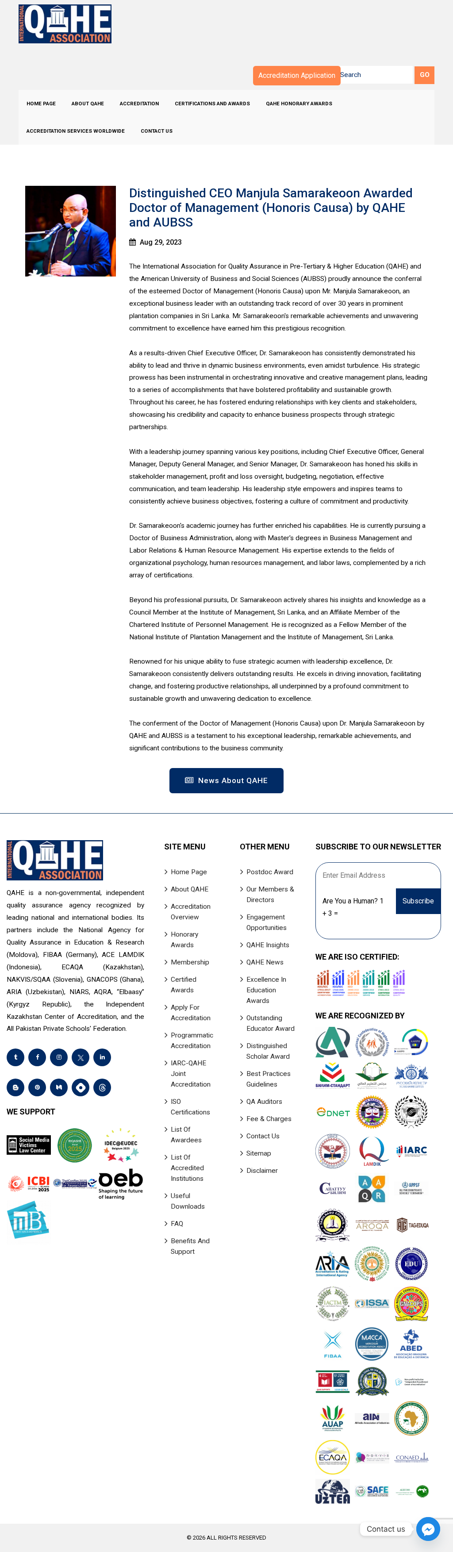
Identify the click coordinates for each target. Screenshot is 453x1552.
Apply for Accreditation (191, 1012)
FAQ (177, 1224)
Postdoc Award (269, 872)
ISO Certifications (190, 1107)
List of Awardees (186, 1135)
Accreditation (139, 103)
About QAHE (88, 103)
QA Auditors (264, 1102)
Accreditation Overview (191, 912)
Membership (190, 962)
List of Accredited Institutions (187, 1168)
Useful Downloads (188, 1201)
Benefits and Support (190, 1246)
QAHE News (265, 962)
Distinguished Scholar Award (268, 1051)
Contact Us (157, 131)
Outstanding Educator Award (270, 1023)
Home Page (41, 103)
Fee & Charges (269, 1119)
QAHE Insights (267, 945)
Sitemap (258, 1153)
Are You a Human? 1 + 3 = (353, 907)
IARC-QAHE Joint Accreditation (191, 1073)
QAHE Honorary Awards (299, 103)
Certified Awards (183, 985)
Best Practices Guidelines (268, 1079)
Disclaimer (262, 1171)
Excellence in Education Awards (266, 990)
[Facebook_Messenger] (428, 1529)
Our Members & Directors (270, 894)
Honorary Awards (184, 939)
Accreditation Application (296, 75)
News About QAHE (232, 780)
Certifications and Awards (212, 103)
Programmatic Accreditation (192, 1040)
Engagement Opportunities (266, 922)
